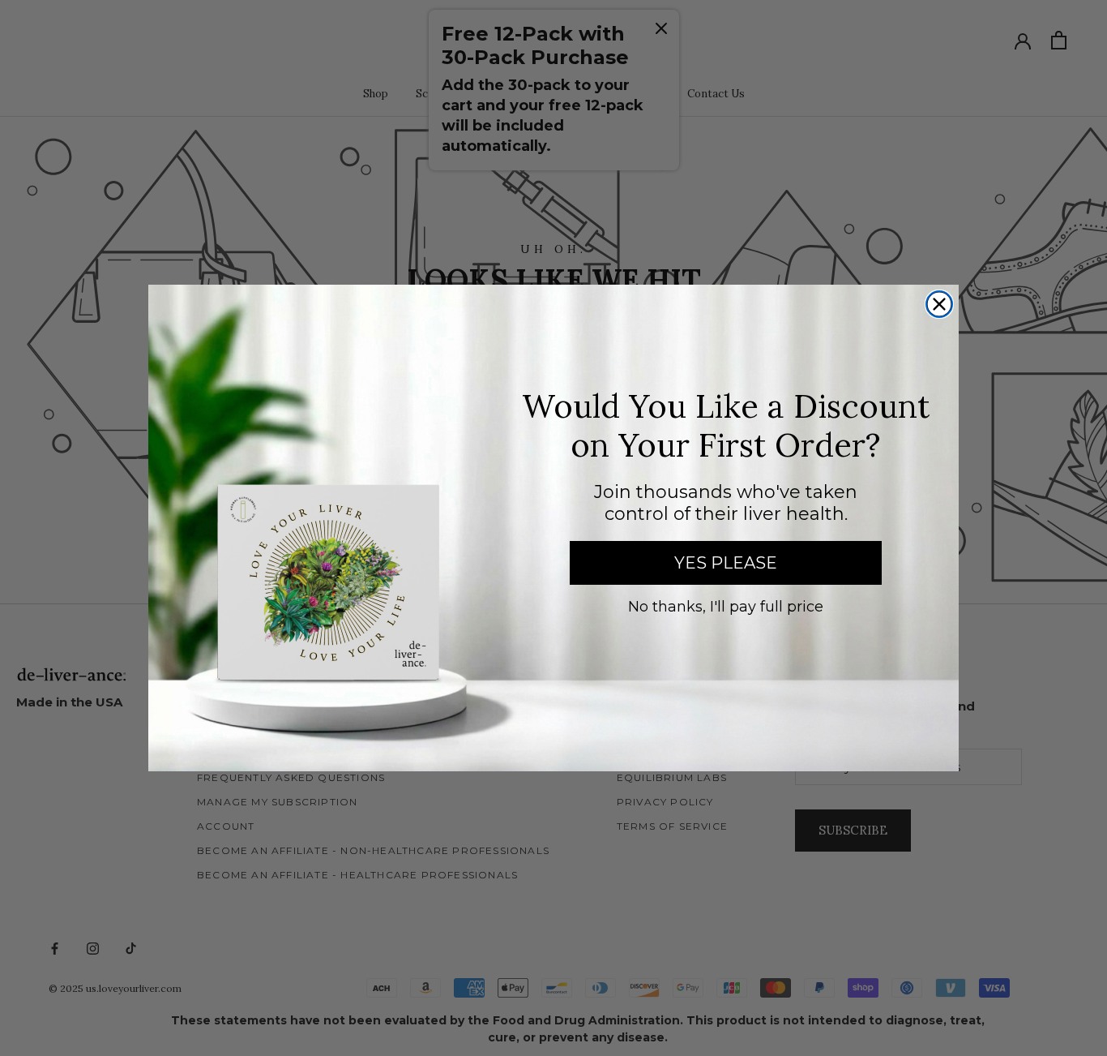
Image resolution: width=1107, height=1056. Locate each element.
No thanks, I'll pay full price (725, 607)
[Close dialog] (939, 304)
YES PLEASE (725, 563)
